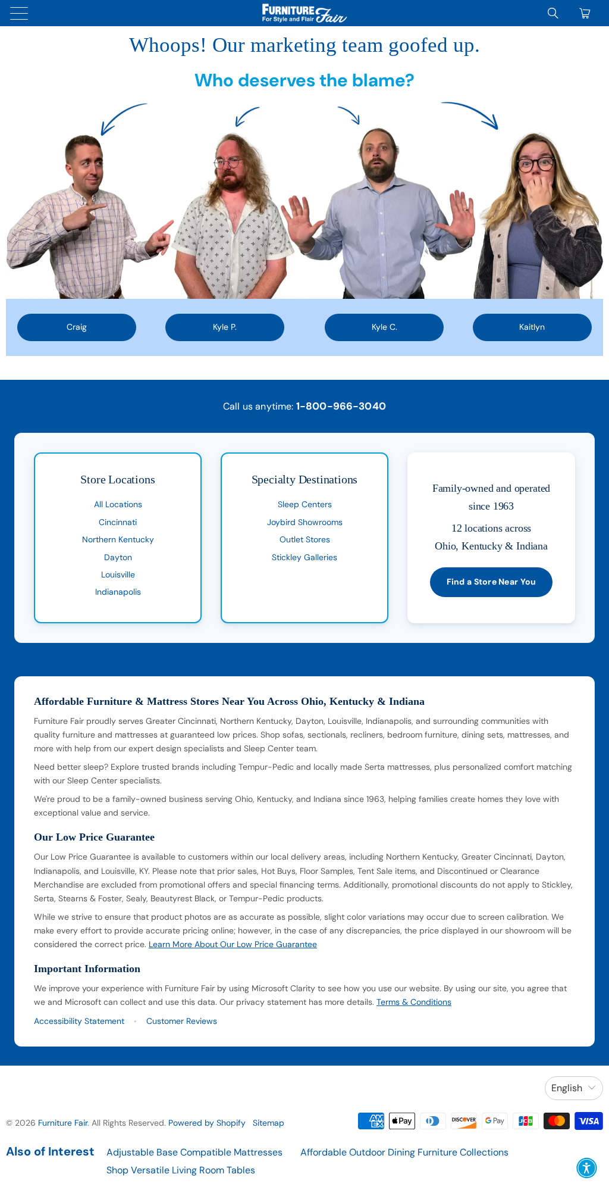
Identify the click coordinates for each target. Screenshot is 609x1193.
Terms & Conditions (413, 1002)
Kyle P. (225, 326)
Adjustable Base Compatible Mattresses (194, 1152)
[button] (586, 1168)
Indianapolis (118, 591)
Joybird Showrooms (305, 522)
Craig (77, 326)
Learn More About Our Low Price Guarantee (233, 944)
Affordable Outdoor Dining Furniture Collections (404, 1152)
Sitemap (268, 1122)
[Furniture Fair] (304, 13)
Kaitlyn (532, 326)
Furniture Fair (62, 1122)
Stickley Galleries (304, 557)
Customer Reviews (181, 1021)
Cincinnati (118, 522)
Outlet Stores (305, 539)
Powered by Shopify (207, 1122)
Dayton (118, 557)
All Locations (118, 504)
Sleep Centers (305, 504)
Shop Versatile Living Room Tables (180, 1170)
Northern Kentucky (118, 539)
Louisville (118, 574)
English (566, 1088)
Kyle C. (384, 326)
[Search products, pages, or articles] (553, 13)
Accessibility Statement (79, 1021)
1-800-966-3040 (341, 406)
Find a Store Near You (491, 581)
